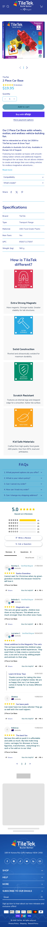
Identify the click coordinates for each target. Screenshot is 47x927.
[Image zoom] (23, 40)
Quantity (6, 94)
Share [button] (9, 590)
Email (6, 897)
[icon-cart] (41, 6)
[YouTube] (27, 861)
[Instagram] (14, 861)
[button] (23, 107)
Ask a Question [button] (24, 544)
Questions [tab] (24, 552)
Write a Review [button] (24, 538)
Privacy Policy (14, 923)
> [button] (30, 763)
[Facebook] (7, 861)
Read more (7, 170)
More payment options (24, 120)
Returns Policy (33, 923)
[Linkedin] (33, 861)
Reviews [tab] (9, 552)
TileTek (19, 920)
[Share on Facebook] (11, 192)
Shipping (23, 923)
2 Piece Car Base (10, 585)
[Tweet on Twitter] (16, 192)
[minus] (5, 99)
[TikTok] (20, 861)
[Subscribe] (41, 897)
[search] (8, 6)
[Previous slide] (20, 67)
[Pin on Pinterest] (22, 192)
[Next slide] (27, 67)
